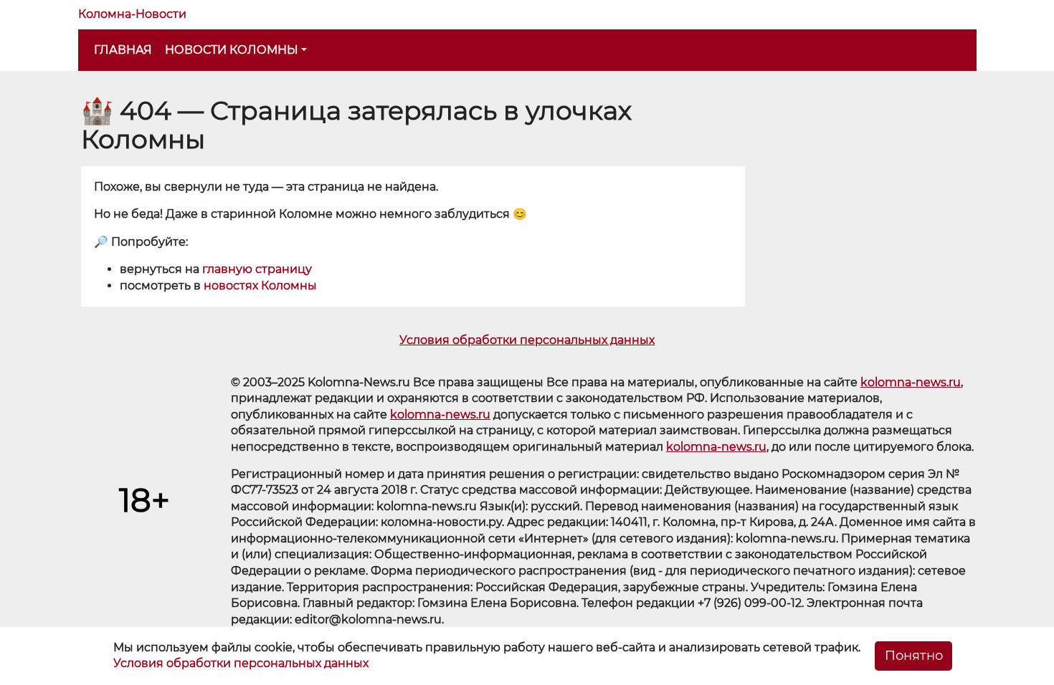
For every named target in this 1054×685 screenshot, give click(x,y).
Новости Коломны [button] (231, 50)
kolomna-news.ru (910, 382)
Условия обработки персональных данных (527, 340)
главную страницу (257, 269)
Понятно (914, 656)
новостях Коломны (260, 285)
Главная (123, 50)
